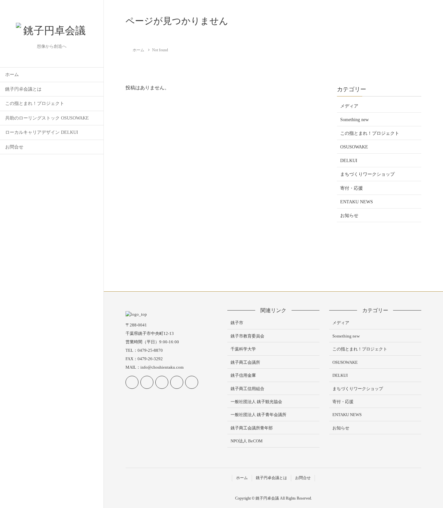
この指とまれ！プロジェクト (34, 103)
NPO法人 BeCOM (247, 440)
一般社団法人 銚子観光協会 (256, 401)
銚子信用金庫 (243, 375)
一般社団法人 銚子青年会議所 (258, 414)
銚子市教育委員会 (247, 336)
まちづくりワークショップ (367, 174)
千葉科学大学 (243, 349)
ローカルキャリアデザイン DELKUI (41, 132)
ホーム (12, 74)
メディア (349, 106)
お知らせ (349, 215)
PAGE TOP (427, 487)
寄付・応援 (351, 188)
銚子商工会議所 (245, 362)
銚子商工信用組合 (247, 388)
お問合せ (14, 147)
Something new (354, 119)
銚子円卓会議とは (23, 89)
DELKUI (348, 160)
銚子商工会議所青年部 (252, 427)
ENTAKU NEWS (356, 201)
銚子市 (237, 322)
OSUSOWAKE (354, 147)
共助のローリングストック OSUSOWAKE (47, 118)
